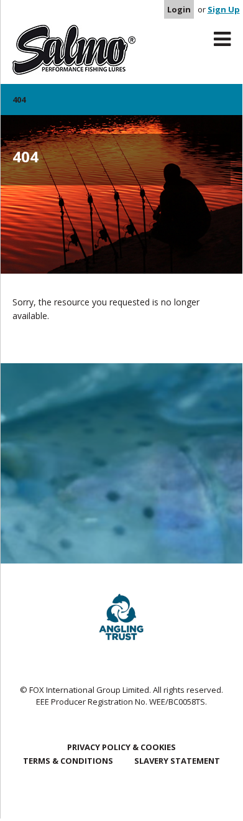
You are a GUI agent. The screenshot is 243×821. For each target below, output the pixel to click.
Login (179, 9)
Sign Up (224, 9)
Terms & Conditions (68, 760)
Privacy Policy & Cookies (121, 747)
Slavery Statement (177, 760)
